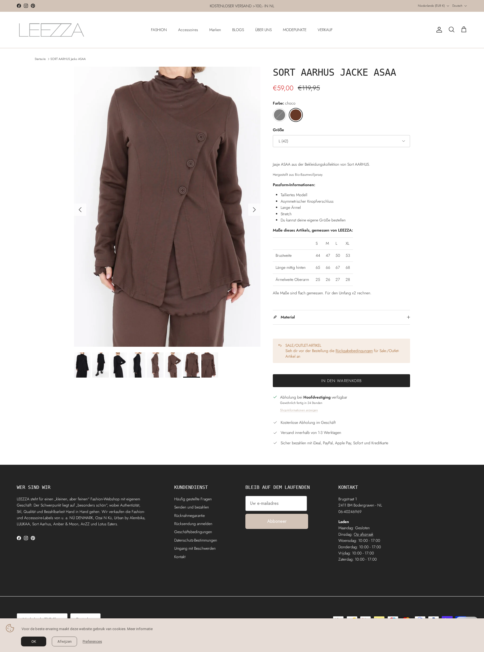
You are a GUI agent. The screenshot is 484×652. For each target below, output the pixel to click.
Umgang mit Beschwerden (195, 548)
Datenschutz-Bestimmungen (195, 540)
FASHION (159, 30)
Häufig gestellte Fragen (193, 499)
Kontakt (179, 556)
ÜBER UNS (263, 30)
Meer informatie (140, 629)
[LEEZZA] (52, 29)
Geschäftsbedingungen (193, 532)
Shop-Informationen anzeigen (299, 410)
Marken (215, 30)
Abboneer (277, 521)
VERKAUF (325, 30)
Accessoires (188, 30)
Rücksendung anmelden (193, 523)
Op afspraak (363, 534)
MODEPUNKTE (294, 30)
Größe (278, 130)
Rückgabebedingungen (354, 350)
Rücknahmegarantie (189, 515)
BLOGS (238, 30)
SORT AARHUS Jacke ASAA (68, 59)
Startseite (40, 59)
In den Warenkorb (341, 380)
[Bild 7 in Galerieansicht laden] (167, 207)
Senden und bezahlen (191, 507)
